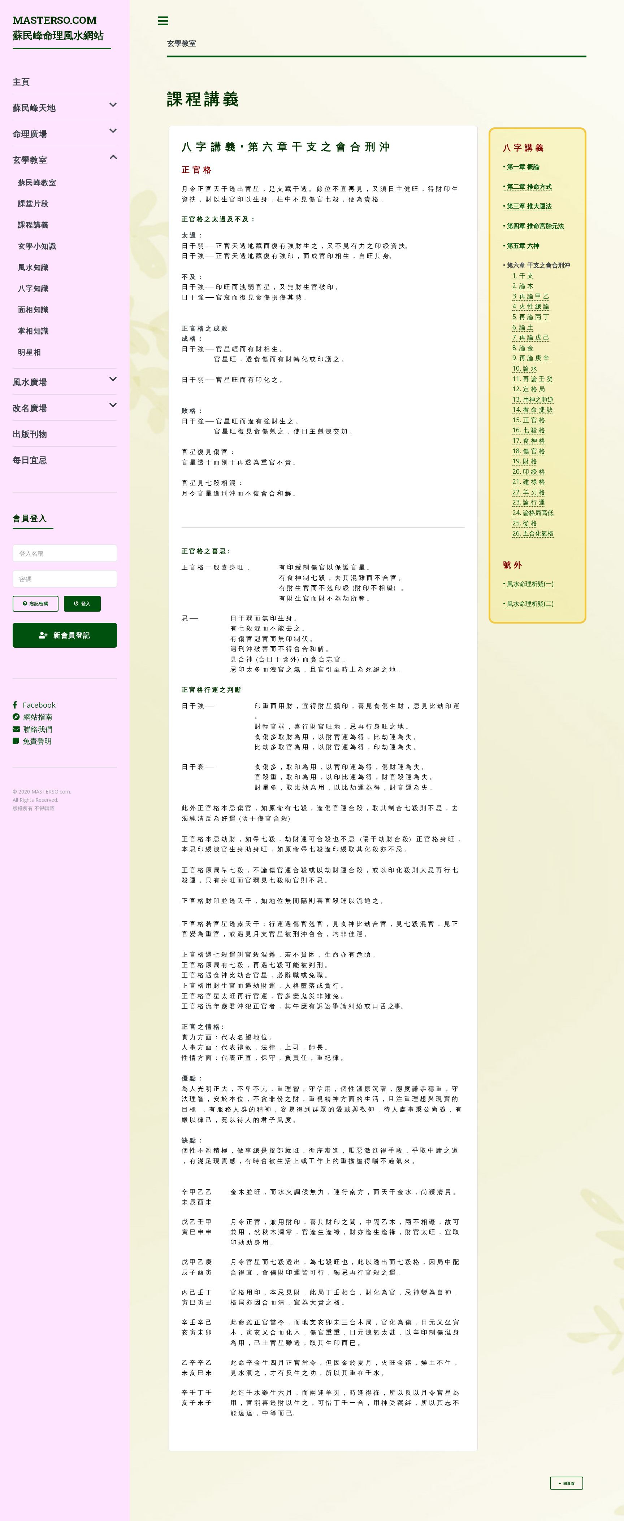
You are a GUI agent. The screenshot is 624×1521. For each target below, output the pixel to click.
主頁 (21, 81)
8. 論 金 (522, 347)
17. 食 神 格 (528, 440)
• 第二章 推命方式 (527, 186)
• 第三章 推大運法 (527, 205)
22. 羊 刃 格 (528, 492)
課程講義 (33, 224)
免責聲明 (35, 741)
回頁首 (569, 1483)
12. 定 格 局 (528, 388)
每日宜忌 (30, 459)
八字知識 (33, 288)
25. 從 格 (524, 523)
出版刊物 (30, 433)
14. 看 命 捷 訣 (532, 409)
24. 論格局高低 (533, 512)
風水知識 (33, 267)
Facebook (36, 705)
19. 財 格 (524, 460)
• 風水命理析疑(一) (528, 583)
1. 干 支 (522, 275)
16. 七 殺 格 (528, 429)
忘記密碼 (39, 603)
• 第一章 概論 (521, 166)
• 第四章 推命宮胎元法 (533, 225)
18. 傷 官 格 (528, 450)
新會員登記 (70, 634)
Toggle (164, 21)
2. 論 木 (522, 285)
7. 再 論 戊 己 (530, 337)
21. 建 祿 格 (528, 481)
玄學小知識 (37, 245)
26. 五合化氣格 (533, 533)
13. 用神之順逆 (533, 399)
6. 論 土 (522, 327)
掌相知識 (33, 330)
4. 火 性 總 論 (530, 306)
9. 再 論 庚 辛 (530, 357)
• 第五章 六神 (521, 245)
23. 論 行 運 (528, 502)
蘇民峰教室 (37, 182)
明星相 (29, 352)
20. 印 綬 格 (528, 471)
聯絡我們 (36, 729)
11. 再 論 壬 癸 (532, 378)
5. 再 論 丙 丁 (530, 316)
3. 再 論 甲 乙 (530, 296)
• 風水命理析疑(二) (528, 603)
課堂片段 (33, 203)
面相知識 (33, 309)
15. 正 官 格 (528, 419)
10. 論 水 (524, 368)
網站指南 (36, 717)
